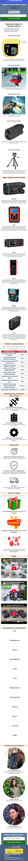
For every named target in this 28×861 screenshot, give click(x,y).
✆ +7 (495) (14, 847)
